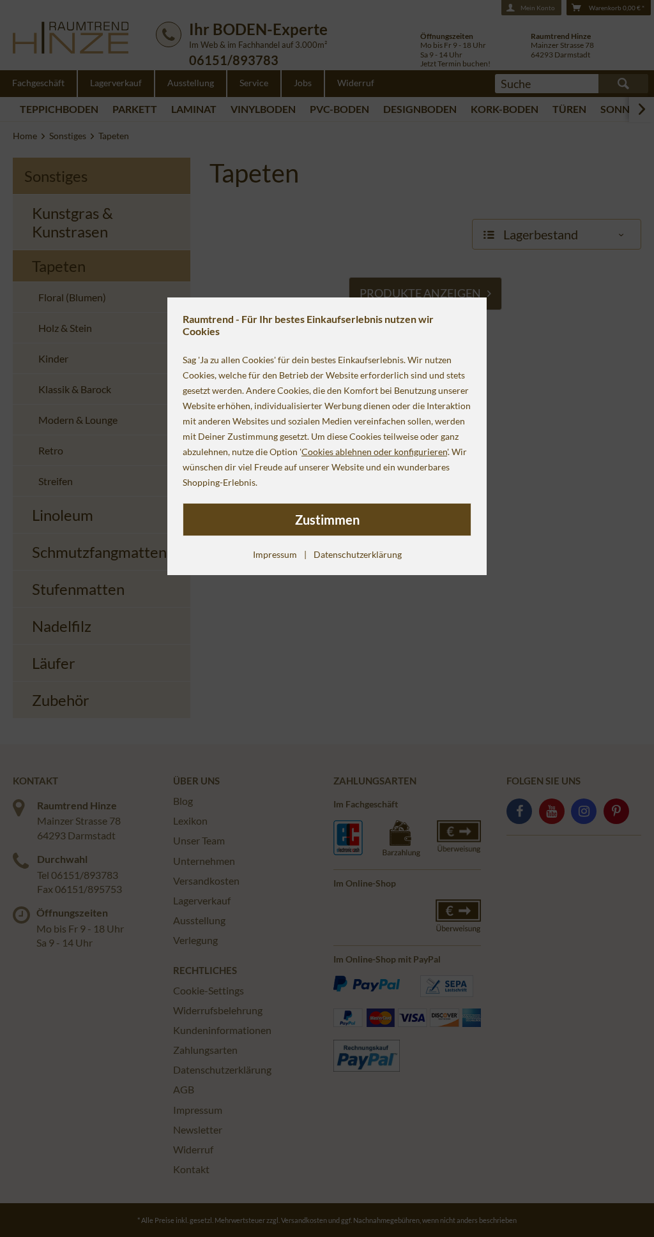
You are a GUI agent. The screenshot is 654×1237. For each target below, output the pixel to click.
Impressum (275, 554)
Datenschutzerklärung (358, 554)
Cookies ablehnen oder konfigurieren (374, 451)
